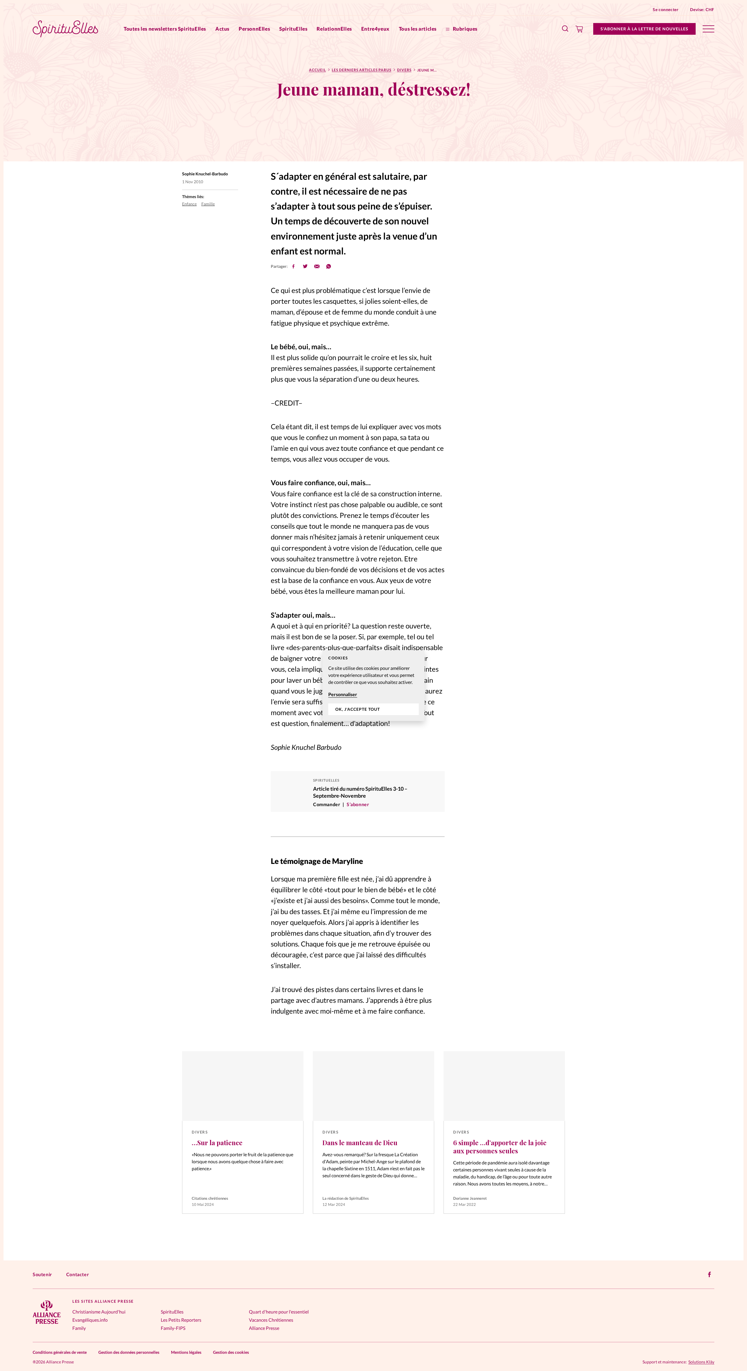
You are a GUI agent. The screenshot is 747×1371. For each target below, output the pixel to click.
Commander (326, 804)
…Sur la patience (217, 1142)
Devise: (702, 9)
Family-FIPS (173, 1328)
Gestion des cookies (231, 1352)
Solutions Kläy (701, 1362)
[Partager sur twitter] (305, 266)
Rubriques (464, 29)
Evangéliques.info (90, 1320)
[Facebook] (709, 1274)
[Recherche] (565, 29)
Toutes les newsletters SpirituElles (165, 29)
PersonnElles (254, 29)
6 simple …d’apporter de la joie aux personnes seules (500, 1146)
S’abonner (358, 804)
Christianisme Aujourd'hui (98, 1311)
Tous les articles (418, 29)
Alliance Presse (264, 1328)
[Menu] (708, 28)
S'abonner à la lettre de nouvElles (644, 28)
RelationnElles (334, 29)
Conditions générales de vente (60, 1352)
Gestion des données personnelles (128, 1352)
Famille (208, 203)
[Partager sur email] (316, 266)
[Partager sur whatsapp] (328, 266)
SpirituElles (293, 29)
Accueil (317, 70)
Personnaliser (342, 694)
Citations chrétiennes (210, 1198)
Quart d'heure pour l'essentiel (279, 1311)
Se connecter (665, 9)
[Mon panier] (579, 29)
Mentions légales (186, 1352)
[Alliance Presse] (47, 1324)
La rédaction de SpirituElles (345, 1198)
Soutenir (42, 1274)
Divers (404, 70)
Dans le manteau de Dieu (359, 1142)
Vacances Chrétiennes (271, 1320)
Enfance (189, 203)
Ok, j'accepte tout (357, 709)
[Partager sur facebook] (293, 266)
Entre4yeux (375, 29)
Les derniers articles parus (361, 70)
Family (79, 1328)
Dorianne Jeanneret (470, 1198)
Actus (222, 29)
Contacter (77, 1274)
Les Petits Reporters (181, 1320)
